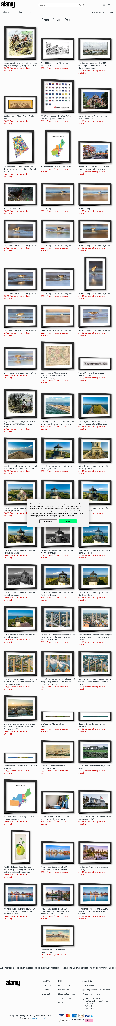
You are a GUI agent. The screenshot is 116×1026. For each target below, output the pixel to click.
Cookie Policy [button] (77, 513)
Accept (68, 521)
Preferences (48, 521)
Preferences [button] (70, 515)
